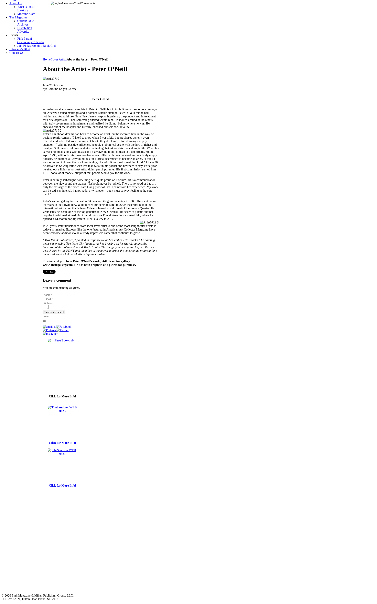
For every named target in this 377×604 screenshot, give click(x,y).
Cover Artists (58, 59)
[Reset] (44, 321)
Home (46, 59)
